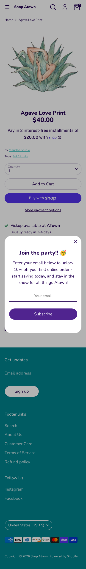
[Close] (75, 242)
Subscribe (43, 314)
